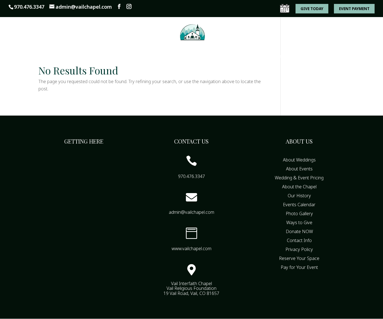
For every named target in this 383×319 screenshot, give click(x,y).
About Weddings (299, 160)
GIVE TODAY (312, 8)
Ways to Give (281, 57)
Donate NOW (299, 231)
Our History (299, 196)
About (66, 57)
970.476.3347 (29, 6)
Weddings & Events (158, 57)
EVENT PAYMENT (354, 8)
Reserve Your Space (299, 258)
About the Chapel (299, 187)
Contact (313, 57)
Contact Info (299, 240)
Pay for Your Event (299, 267)
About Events (299, 169)
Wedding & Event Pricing (299, 178)
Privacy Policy (299, 249)
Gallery (250, 57)
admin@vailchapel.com (191, 212)
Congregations (104, 57)
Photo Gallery (299, 213)
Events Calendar (213, 57)
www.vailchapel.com (191, 248)
